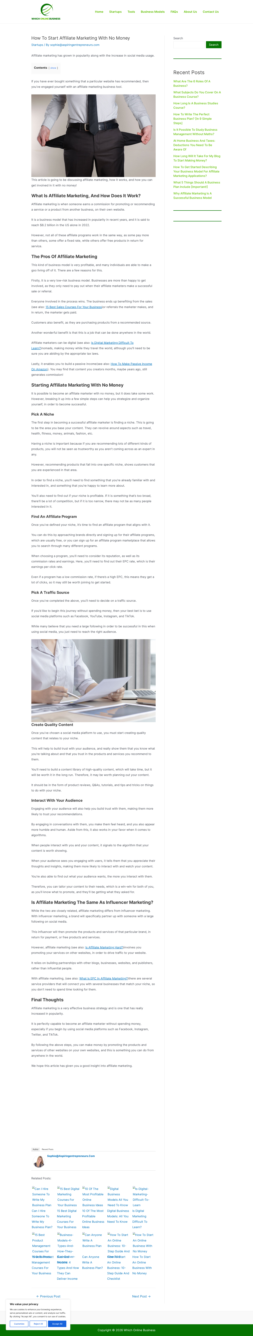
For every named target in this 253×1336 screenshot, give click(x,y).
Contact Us (211, 11)
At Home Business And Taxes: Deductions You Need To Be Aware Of (194, 145)
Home (99, 11)
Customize (19, 1324)
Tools (131, 11)
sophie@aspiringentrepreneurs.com (71, 1156)
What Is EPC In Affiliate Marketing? (103, 978)
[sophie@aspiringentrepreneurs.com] (39, 1161)
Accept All (57, 1324)
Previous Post (48, 1296)
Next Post (141, 1296)
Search (178, 38)
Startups (115, 11)
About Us (190, 11)
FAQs (174, 11)
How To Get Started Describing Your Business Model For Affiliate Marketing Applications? (196, 171)
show (53, 67)
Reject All (38, 1324)
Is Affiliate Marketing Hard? (104, 947)
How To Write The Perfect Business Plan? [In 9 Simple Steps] (192, 119)
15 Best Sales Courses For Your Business (74, 307)
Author (35, 1149)
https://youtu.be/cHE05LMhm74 (46, 1074)
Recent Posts (47, 1149)
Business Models (153, 11)
